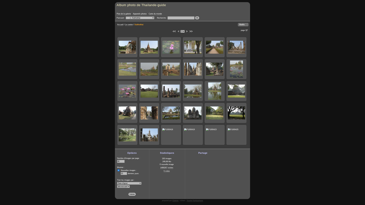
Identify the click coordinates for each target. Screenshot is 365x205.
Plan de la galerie (124, 14)
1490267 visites (166, 168)
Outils (242, 24)
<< (174, 30)
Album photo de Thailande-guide (141, 5)
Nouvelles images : (129, 170)
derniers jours (133, 173)
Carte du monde (155, 14)
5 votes (167, 171)
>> (190, 30)
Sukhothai (138, 24)
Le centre (129, 24)
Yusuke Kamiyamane (195, 200)
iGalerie (175, 200)
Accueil (120, 24)
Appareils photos (140, 14)
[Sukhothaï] (127, 47)
